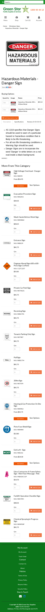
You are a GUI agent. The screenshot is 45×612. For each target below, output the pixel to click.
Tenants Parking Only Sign (24, 334)
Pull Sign (17, 357)
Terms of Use (22, 575)
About (22, 568)
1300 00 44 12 (37, 10)
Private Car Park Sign (22, 288)
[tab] (7, 122)
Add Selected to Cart (11, 118)
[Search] (3, 2)
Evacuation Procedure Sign (25, 194)
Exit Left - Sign (20, 450)
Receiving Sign (20, 311)
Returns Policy (22, 584)
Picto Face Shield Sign (22, 426)
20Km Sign (18, 380)
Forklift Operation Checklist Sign (27, 496)
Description (7, 122)
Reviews (30, 122)
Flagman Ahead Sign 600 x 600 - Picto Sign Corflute (26, 264)
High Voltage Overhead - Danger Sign (27, 172)
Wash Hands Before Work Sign (26, 217)
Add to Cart (36, 208)
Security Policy (22, 589)
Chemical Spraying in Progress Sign (26, 520)
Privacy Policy (22, 580)
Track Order (22, 556)
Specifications (19, 122)
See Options (20, 186)
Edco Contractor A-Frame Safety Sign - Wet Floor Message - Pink (27, 472)
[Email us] (20, 596)
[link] (24, 596)
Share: (4, 87)
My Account (22, 552)
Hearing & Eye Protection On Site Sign (27, 405)
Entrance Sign (19, 240)
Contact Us (22, 564)
